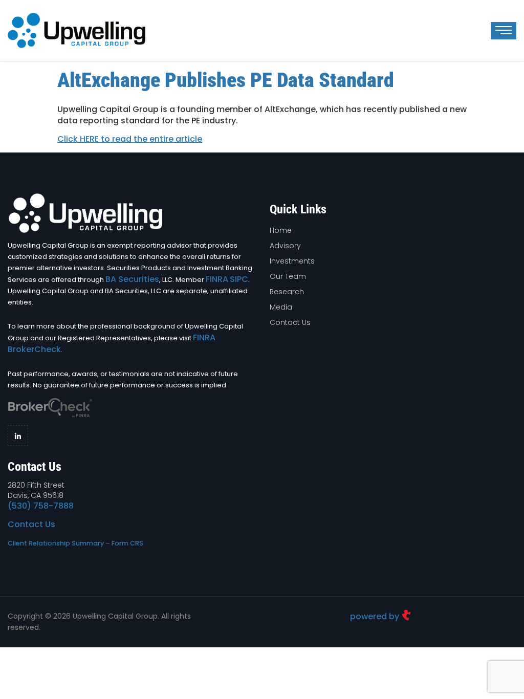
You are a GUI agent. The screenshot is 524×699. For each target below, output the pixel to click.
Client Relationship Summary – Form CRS (75, 543)
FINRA (217, 279)
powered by (375, 616)
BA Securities (132, 279)
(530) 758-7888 (41, 506)
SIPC (239, 279)
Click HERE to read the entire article (129, 139)
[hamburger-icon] (503, 30)
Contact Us (31, 524)
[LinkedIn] (18, 435)
